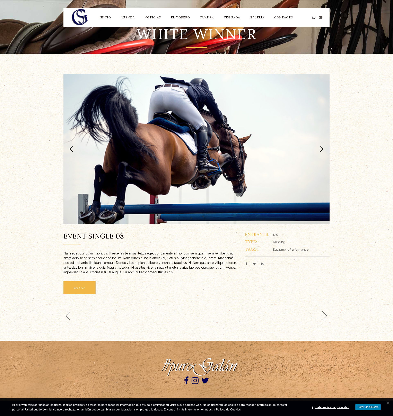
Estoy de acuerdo (368, 406)
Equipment (281, 249)
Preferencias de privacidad (332, 407)
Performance (299, 249)
